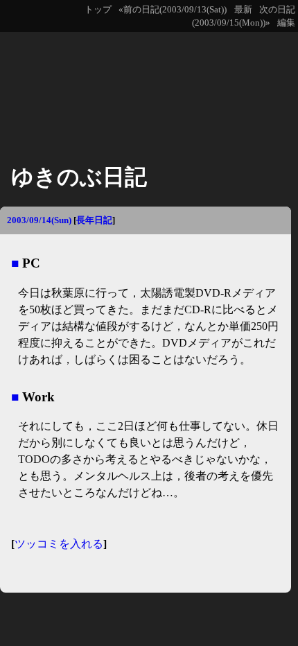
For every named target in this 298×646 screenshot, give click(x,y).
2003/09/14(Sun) (39, 220)
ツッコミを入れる (59, 544)
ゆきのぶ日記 (79, 176)
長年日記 (94, 220)
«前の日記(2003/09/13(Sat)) (173, 10)
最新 (243, 10)
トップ (98, 10)
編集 (286, 23)
